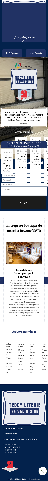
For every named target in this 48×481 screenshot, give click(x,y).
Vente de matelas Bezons (8, 362)
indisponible (10, 450)
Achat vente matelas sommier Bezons (8, 349)
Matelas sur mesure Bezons (20, 354)
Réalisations (11, 433)
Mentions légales (34, 479)
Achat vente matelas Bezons (20, 365)
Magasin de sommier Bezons (44, 354)
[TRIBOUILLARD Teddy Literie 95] (24, 79)
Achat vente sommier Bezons (32, 359)
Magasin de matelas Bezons (44, 365)
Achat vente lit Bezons (32, 348)
